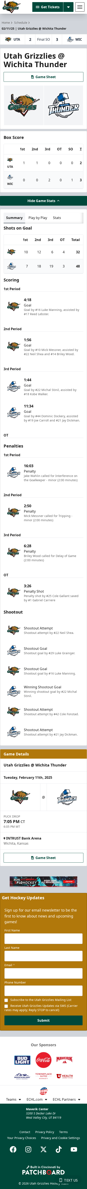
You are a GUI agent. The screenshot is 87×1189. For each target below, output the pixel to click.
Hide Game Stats (41, 200)
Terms (63, 1132)
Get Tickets (50, 7)
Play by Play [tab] (38, 217)
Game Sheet (45, 77)
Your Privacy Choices (21, 1138)
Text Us (71, 1180)
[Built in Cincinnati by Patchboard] (43, 1170)
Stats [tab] (57, 217)
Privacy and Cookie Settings (60, 1138)
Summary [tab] (14, 217)
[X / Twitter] (43, 1149)
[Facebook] (13, 1149)
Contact (24, 1132)
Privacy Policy (44, 1132)
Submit (43, 1020)
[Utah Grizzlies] (11, 7)
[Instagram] (28, 1149)
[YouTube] (74, 1149)
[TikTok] (59, 1149)
